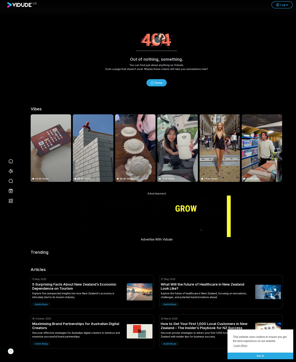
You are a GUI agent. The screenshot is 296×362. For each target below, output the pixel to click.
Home (158, 83)
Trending (39, 252)
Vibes (36, 109)
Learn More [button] (240, 345)
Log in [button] (284, 5)
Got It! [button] (260, 355)
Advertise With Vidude (156, 239)
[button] (8, 181)
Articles (38, 269)
